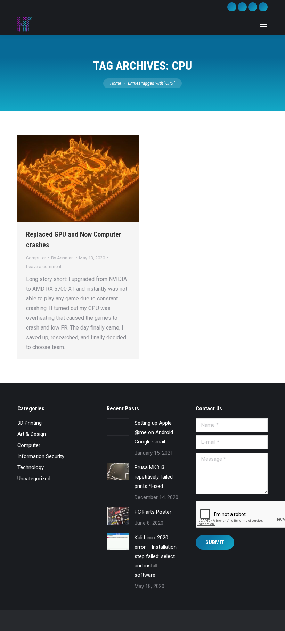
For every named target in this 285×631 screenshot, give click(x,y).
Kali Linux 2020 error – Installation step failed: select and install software (156, 556)
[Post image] (118, 427)
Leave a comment (44, 266)
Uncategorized (33, 478)
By (62, 257)
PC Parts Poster (153, 512)
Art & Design (31, 434)
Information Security (40, 456)
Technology (30, 467)
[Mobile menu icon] (263, 24)
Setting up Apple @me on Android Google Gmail (154, 432)
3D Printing (29, 423)
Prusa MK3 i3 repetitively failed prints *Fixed (154, 476)
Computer (36, 257)
